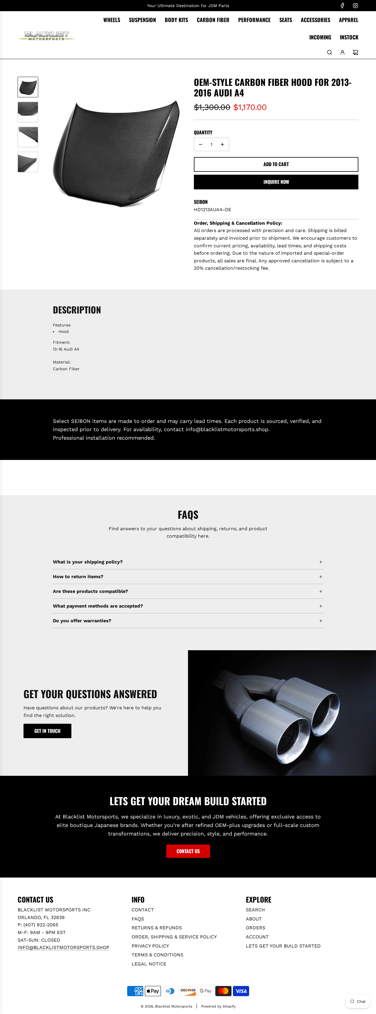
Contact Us (188, 851)
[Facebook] (342, 6)
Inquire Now (276, 181)
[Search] (329, 52)
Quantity (203, 132)
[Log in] (342, 52)
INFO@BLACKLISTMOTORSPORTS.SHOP (63, 947)
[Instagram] (355, 6)
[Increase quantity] (222, 144)
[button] (47, 149)
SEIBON (201, 201)
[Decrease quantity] (200, 144)
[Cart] (355, 52)
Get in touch (47, 730)
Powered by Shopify (218, 1006)
